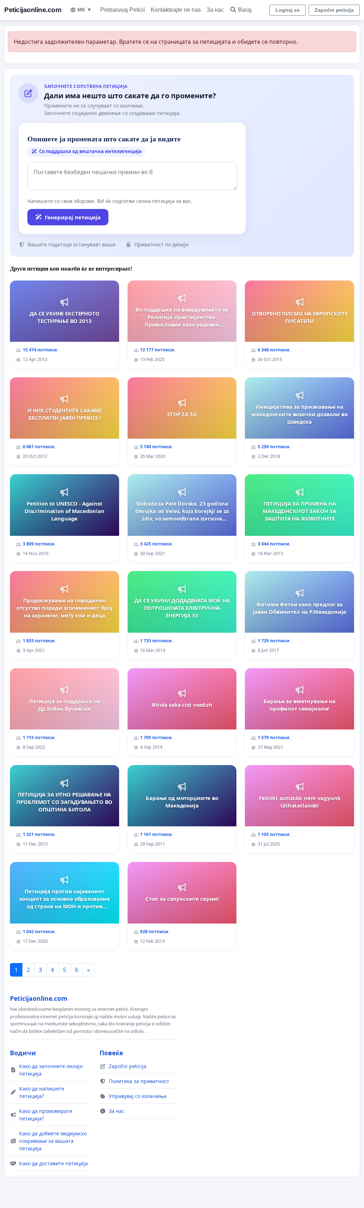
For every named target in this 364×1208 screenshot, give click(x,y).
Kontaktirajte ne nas (176, 10)
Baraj (245, 10)
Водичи (23, 1052)
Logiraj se (287, 10)
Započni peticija (334, 10)
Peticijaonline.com (32, 10)
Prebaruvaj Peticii (122, 10)
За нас (215, 10)
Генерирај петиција (73, 217)
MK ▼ (84, 9)
